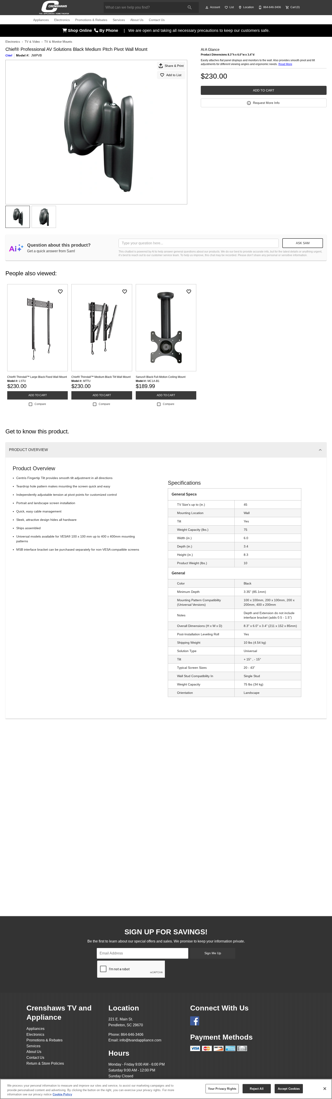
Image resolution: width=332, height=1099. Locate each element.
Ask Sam (303, 243)
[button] (207, 7)
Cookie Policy (62, 1094)
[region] (166, 1089)
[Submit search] (189, 7)
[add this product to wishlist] (60, 291)
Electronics (62, 20)
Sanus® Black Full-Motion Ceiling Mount (160, 377)
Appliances (41, 20)
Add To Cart (263, 90)
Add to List (173, 75)
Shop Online (80, 30)
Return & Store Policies (45, 1063)
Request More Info (266, 103)
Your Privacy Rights (222, 1088)
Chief (8, 55)
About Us (136, 20)
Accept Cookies (289, 1088)
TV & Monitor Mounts (58, 41)
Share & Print (174, 66)
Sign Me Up (212, 953)
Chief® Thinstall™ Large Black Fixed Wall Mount (37, 377)
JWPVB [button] (36, 55)
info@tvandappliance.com (140, 1040)
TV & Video (32, 41)
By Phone (109, 30)
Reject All (256, 1088)
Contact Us (157, 20)
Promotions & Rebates (91, 20)
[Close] (325, 1089)
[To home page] (61, 7)
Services (119, 20)
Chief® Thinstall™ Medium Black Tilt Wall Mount (101, 377)
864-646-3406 (132, 1034)
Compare (40, 404)
